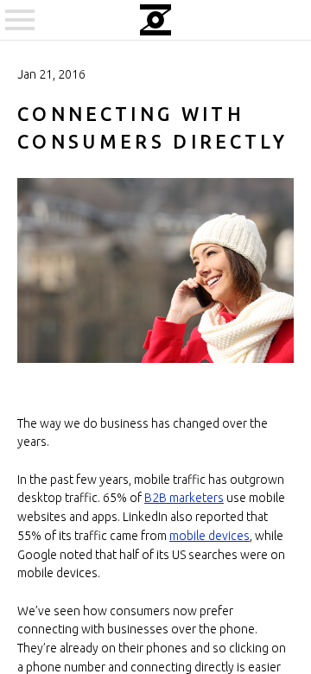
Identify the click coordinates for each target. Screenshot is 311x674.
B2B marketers (184, 498)
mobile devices (209, 536)
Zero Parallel (155, 19)
